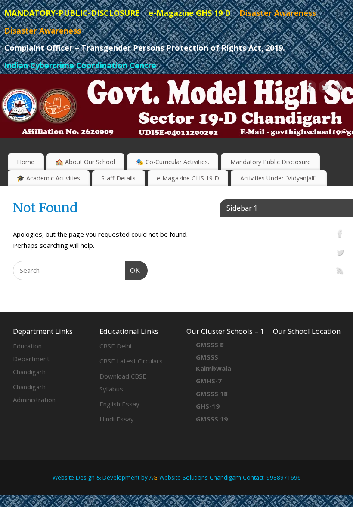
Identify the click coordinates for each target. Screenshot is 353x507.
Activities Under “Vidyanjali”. (279, 178)
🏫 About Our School (85, 162)
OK (132, 270)
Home (25, 162)
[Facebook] (309, 88)
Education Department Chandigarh (31, 359)
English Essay (119, 404)
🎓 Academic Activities (48, 178)
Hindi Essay (116, 419)
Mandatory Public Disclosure (270, 162)
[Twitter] (325, 88)
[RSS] (340, 88)
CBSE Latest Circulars (131, 361)
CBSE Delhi (115, 346)
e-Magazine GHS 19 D (188, 178)
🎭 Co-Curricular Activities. (172, 162)
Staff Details (118, 178)
